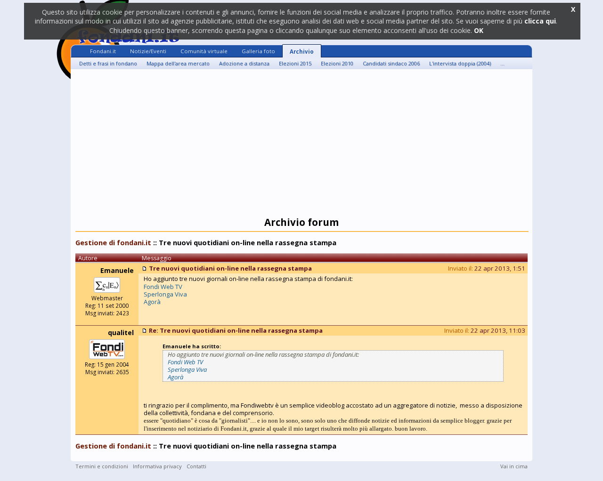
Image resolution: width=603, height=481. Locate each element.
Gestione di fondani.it (113, 242)
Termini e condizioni (101, 466)
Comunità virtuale (204, 51)
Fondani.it (103, 51)
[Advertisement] (301, 144)
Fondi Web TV (163, 286)
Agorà (152, 301)
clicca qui (540, 20)
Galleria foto (258, 51)
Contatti (196, 466)
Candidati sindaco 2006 (391, 63)
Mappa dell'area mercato (178, 63)
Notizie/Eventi (148, 51)
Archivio (302, 51)
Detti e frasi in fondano (108, 63)
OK (478, 30)
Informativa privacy (157, 466)
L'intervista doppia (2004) (460, 63)
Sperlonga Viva (165, 294)
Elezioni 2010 (337, 63)
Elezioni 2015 (295, 63)
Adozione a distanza (244, 63)
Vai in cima (514, 466)
